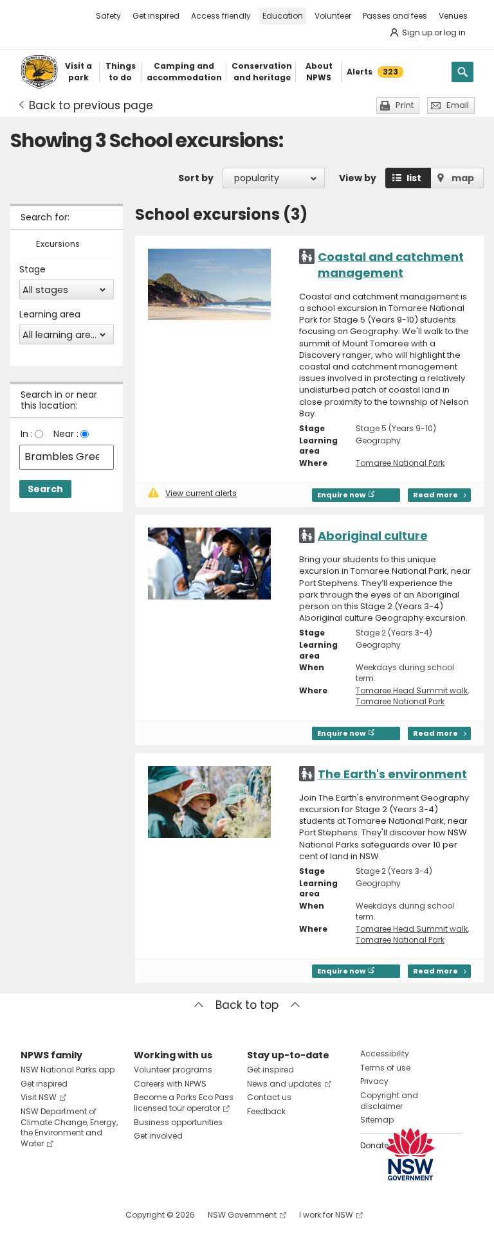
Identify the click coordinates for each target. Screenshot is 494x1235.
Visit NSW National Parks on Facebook (32, 1215)
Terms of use (385, 1067)
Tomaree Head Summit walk (412, 690)
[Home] (39, 72)
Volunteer (333, 15)
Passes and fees (395, 15)
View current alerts (201, 493)
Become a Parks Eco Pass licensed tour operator (183, 1103)
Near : (65, 433)
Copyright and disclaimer (389, 1101)
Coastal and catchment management (391, 265)
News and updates (284, 1083)
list (414, 178)
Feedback (266, 1111)
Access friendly (221, 15)
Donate (374, 1145)
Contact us (269, 1097)
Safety (108, 15)
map (463, 178)
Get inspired (156, 15)
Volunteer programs (173, 1069)
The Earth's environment (392, 774)
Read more (435, 495)
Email (457, 105)
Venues (453, 15)
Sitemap (377, 1119)
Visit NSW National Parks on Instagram (60, 1215)
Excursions (58, 244)
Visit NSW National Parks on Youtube (88, 1215)
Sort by (196, 178)
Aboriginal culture (373, 536)
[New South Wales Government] (410, 1154)
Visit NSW (39, 1097)
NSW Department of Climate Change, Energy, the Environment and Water (69, 1127)
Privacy (374, 1081)
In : (27, 433)
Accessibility (384, 1053)
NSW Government (242, 1214)
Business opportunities (178, 1122)
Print (405, 105)
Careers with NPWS (170, 1083)
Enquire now (341, 495)
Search (45, 489)
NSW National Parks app (67, 1069)
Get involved (158, 1135)
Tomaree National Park (400, 463)
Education (282, 15)
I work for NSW (326, 1214)
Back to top (247, 1005)
